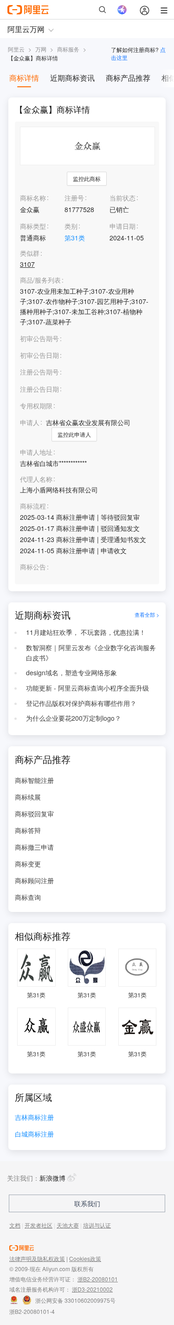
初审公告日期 (39, 355)
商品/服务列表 (40, 280)
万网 (40, 49)
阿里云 (16, 49)
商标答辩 (28, 830)
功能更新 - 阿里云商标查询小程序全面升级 (87, 687)
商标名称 (33, 197)
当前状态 (122, 197)
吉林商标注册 (34, 1117)
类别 (70, 226)
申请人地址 (36, 452)
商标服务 (68, 49)
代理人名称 (36, 479)
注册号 (74, 197)
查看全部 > (147, 615)
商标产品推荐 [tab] (128, 77)
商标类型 (33, 226)
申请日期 (122, 226)
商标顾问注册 (34, 880)
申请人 (29, 422)
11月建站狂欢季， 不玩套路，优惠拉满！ (86, 632)
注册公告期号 (39, 371)
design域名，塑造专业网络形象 (71, 672)
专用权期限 (36, 405)
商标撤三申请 (34, 847)
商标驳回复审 (34, 813)
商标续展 (28, 796)
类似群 (29, 253)
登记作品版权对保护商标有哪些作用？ (81, 703)
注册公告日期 (39, 389)
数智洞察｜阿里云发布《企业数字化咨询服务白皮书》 (91, 652)
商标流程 (33, 506)
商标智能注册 (34, 780)
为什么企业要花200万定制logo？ (73, 718)
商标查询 (28, 897)
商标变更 (28, 863)
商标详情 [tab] (24, 77)
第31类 (74, 237)
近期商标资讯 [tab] (72, 77)
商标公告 (33, 566)
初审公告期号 (39, 338)
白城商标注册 (34, 1134)
